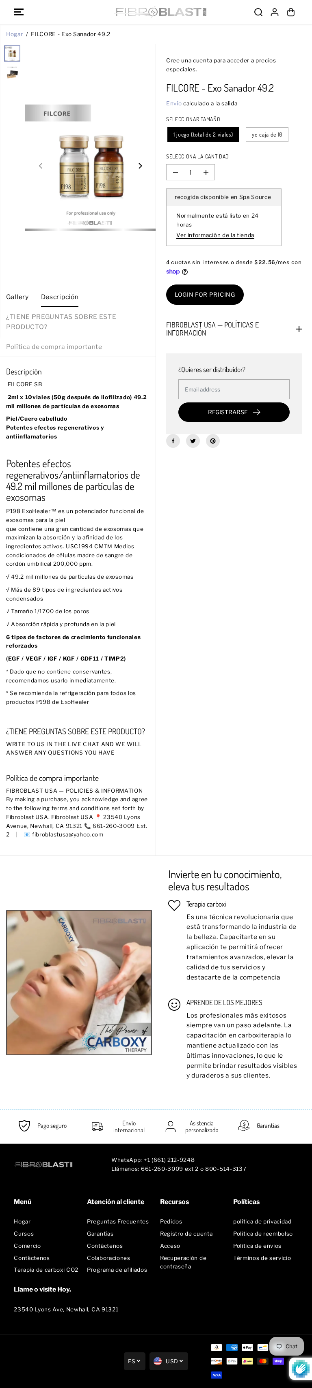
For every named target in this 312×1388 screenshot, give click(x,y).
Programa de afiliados (117, 1269)
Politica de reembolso (263, 1233)
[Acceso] (274, 12)
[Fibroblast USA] (154, 12)
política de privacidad (262, 1221)
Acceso (170, 1246)
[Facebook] (173, 441)
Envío (174, 103)
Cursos (24, 1233)
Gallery (17, 297)
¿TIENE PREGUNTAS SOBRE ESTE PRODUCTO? (61, 322)
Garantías (100, 1233)
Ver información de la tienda (215, 235)
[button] (19, 12)
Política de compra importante (54, 347)
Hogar (14, 34)
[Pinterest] (213, 441)
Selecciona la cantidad (197, 156)
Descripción (59, 297)
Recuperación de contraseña (183, 1262)
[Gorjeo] (193, 441)
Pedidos (171, 1221)
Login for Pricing (205, 294)
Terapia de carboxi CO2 (46, 1269)
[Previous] (41, 165)
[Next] (139, 165)
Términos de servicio (262, 1258)
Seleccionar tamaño (193, 118)
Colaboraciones (108, 1258)
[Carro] (291, 12)
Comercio (27, 1246)
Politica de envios (257, 1246)
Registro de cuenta (186, 1233)
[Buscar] (258, 12)
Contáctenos (32, 1258)
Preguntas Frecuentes (118, 1221)
